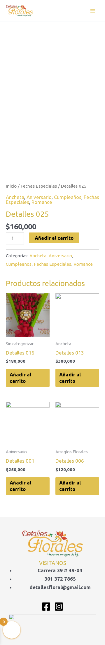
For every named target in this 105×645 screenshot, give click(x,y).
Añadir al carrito (54, 238)
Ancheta (15, 197)
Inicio (11, 185)
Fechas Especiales (39, 185)
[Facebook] (46, 606)
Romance (42, 202)
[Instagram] (59, 606)
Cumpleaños (67, 197)
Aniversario (39, 197)
